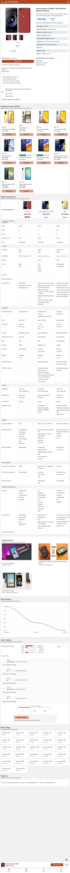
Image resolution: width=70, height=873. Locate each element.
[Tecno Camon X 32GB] (27, 205)
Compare (46, 217)
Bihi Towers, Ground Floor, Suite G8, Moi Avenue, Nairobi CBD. (18, 90)
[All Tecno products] (41, 19)
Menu (61, 871)
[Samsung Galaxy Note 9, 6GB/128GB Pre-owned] (46, 205)
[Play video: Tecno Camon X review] (17, 581)
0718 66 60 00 (9, 96)
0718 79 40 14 (9, 94)
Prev (34, 711)
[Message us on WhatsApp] (68, 2)
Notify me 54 (18, 61)
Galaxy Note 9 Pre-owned (46, 211)
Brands (26, 871)
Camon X (27, 211)
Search (44, 871)
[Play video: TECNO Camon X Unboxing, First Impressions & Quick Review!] (53, 551)
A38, (64, 211)
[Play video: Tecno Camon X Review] (17, 551)
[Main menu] (2, 1)
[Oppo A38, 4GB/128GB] (65, 205)
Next (45, 711)
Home (8, 871)
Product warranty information (11, 99)
